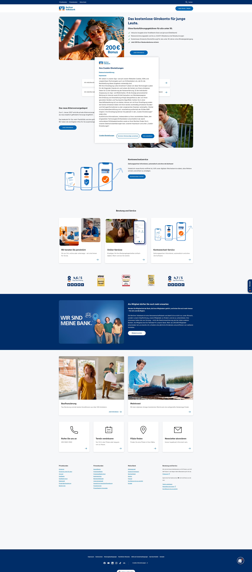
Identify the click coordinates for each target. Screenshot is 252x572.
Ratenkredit (62, 481)
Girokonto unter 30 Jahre (65, 471)
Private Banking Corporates (100, 488)
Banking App (62, 485)
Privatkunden (63, 2)
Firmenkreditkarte (97, 471)
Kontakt (130, 483)
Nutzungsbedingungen (110, 557)
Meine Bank (83, 2)
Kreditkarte (61, 476)
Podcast (130, 478)
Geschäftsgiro (97, 469)
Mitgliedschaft (131, 469)
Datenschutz (99, 557)
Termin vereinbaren (167, 484)
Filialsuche (165, 474)
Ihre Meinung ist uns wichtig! (135, 481)
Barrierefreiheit (153, 557)
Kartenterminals (97, 476)
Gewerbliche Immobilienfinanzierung (103, 483)
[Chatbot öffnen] (240, 560)
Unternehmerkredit (98, 481)
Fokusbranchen (97, 485)
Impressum (91, 557)
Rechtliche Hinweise (124, 557)
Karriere (130, 476)
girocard (61, 474)
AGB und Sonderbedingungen (139, 557)
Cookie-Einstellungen (106, 135)
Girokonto (61, 469)
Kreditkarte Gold (63, 478)
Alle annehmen (147, 136)
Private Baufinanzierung (65, 483)
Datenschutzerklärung (106, 72)
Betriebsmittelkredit (98, 478)
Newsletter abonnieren (168, 486)
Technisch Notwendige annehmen (128, 136)
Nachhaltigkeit (132, 474)
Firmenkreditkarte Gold (99, 474)
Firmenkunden (73, 2)
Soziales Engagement (133, 471)
